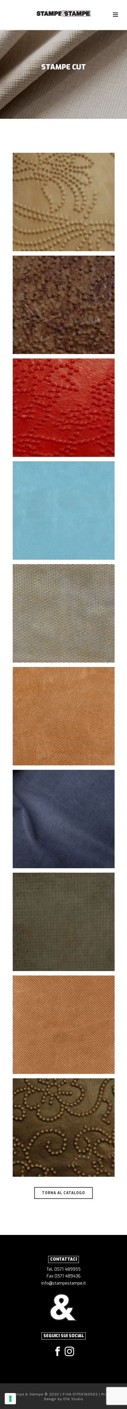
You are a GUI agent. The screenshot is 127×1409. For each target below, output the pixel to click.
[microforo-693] (64, 510)
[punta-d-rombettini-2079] (64, 613)
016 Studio (73, 1399)
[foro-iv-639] (64, 305)
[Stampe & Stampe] (63, 13)
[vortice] (64, 716)
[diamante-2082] (64, 922)
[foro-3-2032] (64, 1024)
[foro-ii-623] (64, 202)
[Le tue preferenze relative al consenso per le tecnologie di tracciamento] (10, 1398)
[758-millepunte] (64, 819)
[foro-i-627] (64, 1127)
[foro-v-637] (64, 407)
